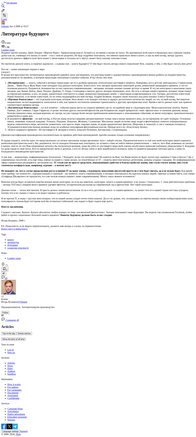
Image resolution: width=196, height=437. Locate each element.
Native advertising (16, 414)
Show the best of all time (13, 339)
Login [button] (4, 19)
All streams (11, 3)
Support (24, 431)
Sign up (11, 352)
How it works (14, 384)
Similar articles (24, 333)
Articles (11, 363)
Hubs (10, 368)
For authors (12, 387)
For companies (14, 390)
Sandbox (11, 374)
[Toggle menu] (2, 3)
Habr (18, 434)
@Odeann (22, 302)
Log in (10, 349)
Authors (11, 371)
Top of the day (8, 333)
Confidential (13, 398)
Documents (12, 392)
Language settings (10, 431)
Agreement (12, 395)
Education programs (17, 417)
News (10, 365)
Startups (11, 419)
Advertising (13, 411)
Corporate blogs (15, 408)
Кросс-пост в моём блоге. (14, 229)
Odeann (5, 26)
